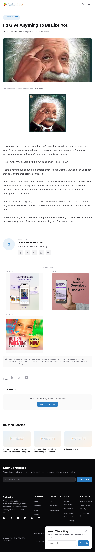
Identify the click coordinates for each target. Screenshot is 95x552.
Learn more (38, 89)
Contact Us (68, 509)
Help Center (54, 510)
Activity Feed (54, 506)
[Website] (20, 252)
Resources (38, 515)
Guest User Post (11, 17)
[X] (33, 519)
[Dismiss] (87, 531)
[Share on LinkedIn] (28, 379)
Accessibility (69, 521)
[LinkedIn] (26, 519)
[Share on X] (20, 379)
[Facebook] (34, 252)
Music (36, 510)
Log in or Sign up (47, 404)
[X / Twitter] (27, 252)
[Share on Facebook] (13, 379)
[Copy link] (35, 379)
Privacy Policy (40, 533)
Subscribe (84, 543)
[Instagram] (41, 252)
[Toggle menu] (89, 4)
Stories (36, 501)
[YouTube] (48, 252)
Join (50, 501)
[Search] (83, 4)
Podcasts (37, 506)
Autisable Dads (86, 501)
